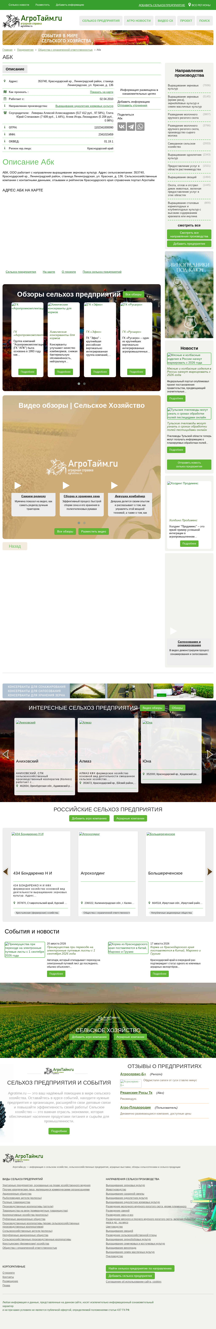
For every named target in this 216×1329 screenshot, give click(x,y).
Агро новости (139, 20)
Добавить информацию (70, 4)
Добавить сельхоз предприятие (162, 5)
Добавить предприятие (189, 243)
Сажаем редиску (33, 496)
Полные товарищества (16, 1202)
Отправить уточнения (132, 105)
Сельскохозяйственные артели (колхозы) (28, 1230)
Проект (186, 20)
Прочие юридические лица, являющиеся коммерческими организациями (46, 1189)
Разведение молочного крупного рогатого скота (189, 116)
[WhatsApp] (140, 126)
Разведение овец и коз (119, 1214)
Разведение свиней (118, 1210)
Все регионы (201, 5)
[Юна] (171, 738)
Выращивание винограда (121, 1247)
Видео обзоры (152, 708)
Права (6, 1285)
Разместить (42, 4)
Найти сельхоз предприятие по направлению (140, 1268)
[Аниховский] (44, 738)
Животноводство (116, 1189)
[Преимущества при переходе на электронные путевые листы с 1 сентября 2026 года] (25, 959)
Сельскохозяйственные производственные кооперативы (37, 1239)
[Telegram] (131, 126)
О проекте (69, 271)
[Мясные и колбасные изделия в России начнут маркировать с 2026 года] (189, 360)
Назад (15, 546)
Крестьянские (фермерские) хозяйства (26, 1243)
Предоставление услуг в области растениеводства (189, 167)
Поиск (204, 20)
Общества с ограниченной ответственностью (30, 1247)
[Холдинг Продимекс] (189, 499)
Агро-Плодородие (135, 1107)
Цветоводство (114, 1226)
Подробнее (27, 371)
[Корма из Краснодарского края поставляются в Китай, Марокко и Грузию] (128, 959)
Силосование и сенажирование (189, 643)
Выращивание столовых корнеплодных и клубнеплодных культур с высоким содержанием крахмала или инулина (189, 209)
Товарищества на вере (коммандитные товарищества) (35, 1210)
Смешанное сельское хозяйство (189, 145)
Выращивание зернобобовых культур (128, 1239)
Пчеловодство (114, 1256)
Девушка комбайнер (130, 496)
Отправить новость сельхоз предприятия (189, 464)
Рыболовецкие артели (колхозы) (22, 1198)
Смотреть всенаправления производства (189, 234)
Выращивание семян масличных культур (130, 1252)
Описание (15, 69)
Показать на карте (101, 92)
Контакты (8, 1277)
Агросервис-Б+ (133, 1074)
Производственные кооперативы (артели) (28, 1206)
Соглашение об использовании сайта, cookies (133, 1281)
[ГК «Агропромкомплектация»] (27, 315)
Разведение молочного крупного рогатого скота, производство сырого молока (189, 130)
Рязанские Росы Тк (136, 1092)
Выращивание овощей (189, 177)
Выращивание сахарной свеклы (125, 1193)
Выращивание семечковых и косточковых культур (135, 1243)
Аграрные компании (130, 818)
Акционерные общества (17, 1193)
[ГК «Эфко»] (100, 315)
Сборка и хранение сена (82, 496)
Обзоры (177, 708)
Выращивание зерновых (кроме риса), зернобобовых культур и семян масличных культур (189, 101)
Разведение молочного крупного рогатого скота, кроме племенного (146, 1206)
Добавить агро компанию (89, 818)
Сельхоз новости (19, 4)
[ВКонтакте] (121, 126)
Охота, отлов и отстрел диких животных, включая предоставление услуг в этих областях (189, 190)
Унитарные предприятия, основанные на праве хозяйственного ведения (46, 1185)
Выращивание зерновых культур (189, 87)
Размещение (10, 1281)
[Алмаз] (108, 738)
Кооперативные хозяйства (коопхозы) (25, 1214)
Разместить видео (93, 531)
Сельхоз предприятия (101, 20)
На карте (49, 271)
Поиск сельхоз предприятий (102, 271)
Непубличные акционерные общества (25, 1235)
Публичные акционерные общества (24, 1219)
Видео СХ (165, 20)
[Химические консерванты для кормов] (64, 315)
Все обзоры (134, 294)
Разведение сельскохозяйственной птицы (131, 1235)
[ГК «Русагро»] (136, 315)
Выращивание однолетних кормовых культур (84, 106)
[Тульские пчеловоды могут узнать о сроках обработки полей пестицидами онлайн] (189, 414)
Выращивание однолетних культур (189, 156)
